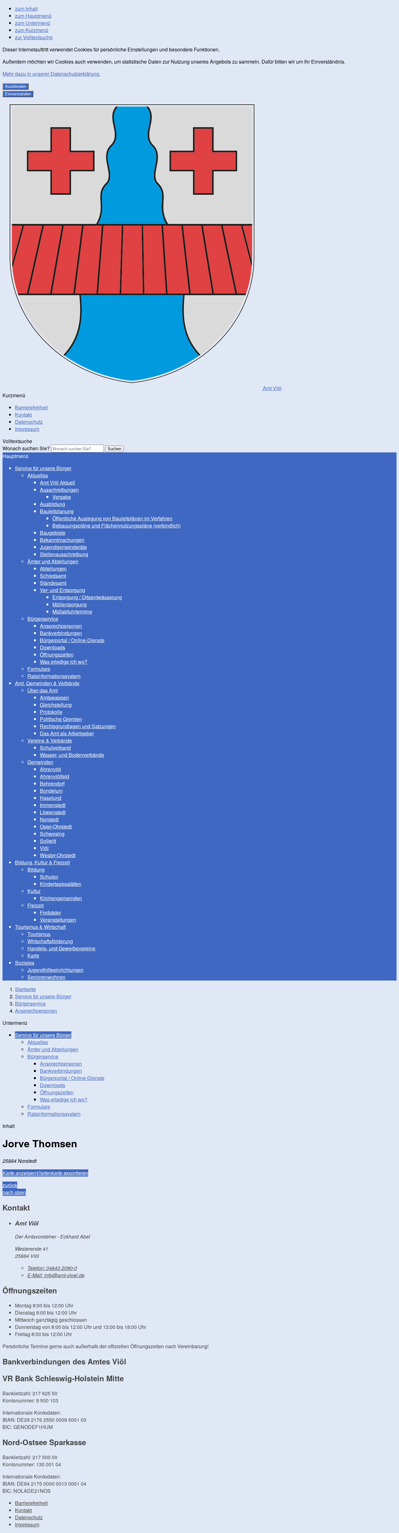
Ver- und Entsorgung (62, 590)
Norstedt (49, 819)
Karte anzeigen (19, 1173)
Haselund (50, 797)
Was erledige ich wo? (63, 661)
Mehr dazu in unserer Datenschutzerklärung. (51, 73)
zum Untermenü (32, 22)
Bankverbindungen (61, 633)
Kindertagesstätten (60, 883)
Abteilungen (53, 568)
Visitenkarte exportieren (62, 1173)
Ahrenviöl (50, 769)
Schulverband (55, 747)
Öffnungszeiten (57, 654)
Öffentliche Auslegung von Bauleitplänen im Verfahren (112, 518)
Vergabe (61, 496)
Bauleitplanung (57, 511)
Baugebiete (52, 532)
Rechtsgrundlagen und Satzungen (78, 726)
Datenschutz (29, 421)
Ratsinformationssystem (53, 676)
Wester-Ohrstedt (57, 855)
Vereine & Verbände (49, 740)
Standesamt (53, 582)
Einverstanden (18, 94)
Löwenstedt (52, 812)
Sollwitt (48, 840)
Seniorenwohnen (46, 977)
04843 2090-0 (52, 1268)
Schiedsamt (53, 575)
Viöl (44, 848)
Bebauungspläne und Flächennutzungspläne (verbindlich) (116, 525)
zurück (9, 1185)
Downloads (52, 647)
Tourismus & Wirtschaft (40, 926)
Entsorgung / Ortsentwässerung (87, 597)
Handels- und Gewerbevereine (61, 948)
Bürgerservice (42, 618)
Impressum (27, 428)
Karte (33, 955)
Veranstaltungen (58, 919)
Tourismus (38, 934)
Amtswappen (54, 697)
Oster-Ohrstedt (56, 826)
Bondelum (51, 790)
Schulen (49, 876)
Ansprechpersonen (61, 625)
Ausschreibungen (59, 489)
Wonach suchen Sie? (26, 448)
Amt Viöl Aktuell (57, 482)
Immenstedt (52, 805)
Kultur (34, 891)
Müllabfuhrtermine (72, 611)
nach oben (14, 1192)
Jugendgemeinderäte (63, 547)
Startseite (25, 989)
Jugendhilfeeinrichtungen (55, 969)
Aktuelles (37, 475)
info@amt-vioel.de (55, 1275)
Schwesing (52, 833)
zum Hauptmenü (33, 15)
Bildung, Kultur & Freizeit (42, 862)
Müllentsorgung (69, 604)
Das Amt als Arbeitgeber (67, 733)
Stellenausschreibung (64, 554)
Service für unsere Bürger (43, 468)
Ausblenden (15, 86)
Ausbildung (52, 504)
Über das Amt (42, 690)
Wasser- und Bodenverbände (72, 754)
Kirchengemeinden (61, 898)
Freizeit (35, 905)
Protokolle (51, 711)
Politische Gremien (61, 719)
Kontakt (23, 414)
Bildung (36, 869)
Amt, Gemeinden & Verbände (47, 683)
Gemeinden (40, 762)
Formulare (38, 668)
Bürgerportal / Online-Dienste (72, 640)
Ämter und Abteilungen (52, 561)
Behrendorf (52, 783)
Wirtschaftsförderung (50, 941)
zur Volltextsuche (34, 37)
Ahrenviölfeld (54, 776)
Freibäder (50, 912)
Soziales (24, 962)
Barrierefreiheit (31, 407)
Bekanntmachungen (62, 539)
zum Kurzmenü (31, 30)
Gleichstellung (56, 704)
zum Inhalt (26, 8)
